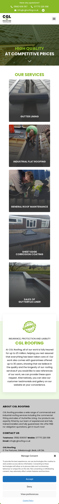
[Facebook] (43, 10)
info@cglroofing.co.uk (19, 441)
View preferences (29, 494)
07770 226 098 (43, 437)
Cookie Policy (28, 500)
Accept (29, 479)
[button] (55, 455)
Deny (29, 486)
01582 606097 (21, 437)
